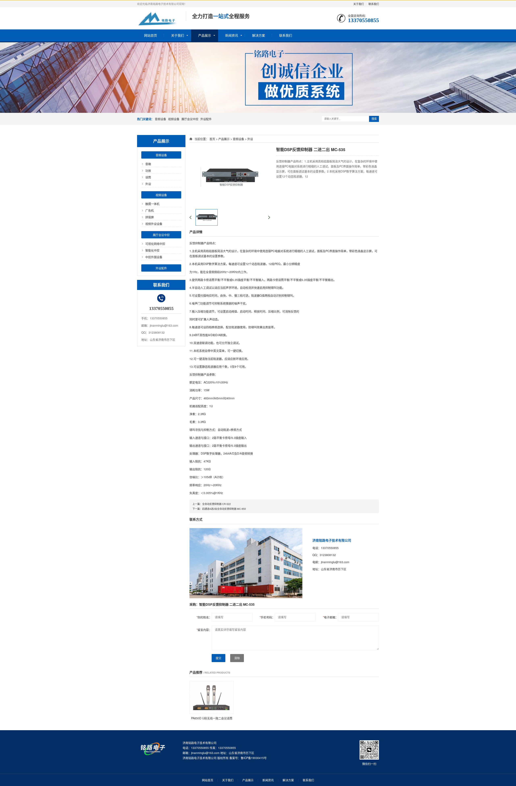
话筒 (148, 177)
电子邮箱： (330, 617)
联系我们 (373, 4)
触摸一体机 (152, 204)
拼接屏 (149, 217)
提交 (218, 658)
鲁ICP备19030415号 (254, 758)
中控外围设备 (153, 257)
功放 (148, 170)
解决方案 (258, 35)
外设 (148, 184)
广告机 (149, 210)
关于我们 (358, 4)
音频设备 (160, 119)
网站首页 (150, 35)
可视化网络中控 (155, 244)
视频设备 (173, 119)
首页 (212, 139)
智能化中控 (152, 250)
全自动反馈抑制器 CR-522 (216, 504)
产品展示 (204, 35)
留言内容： (204, 630)
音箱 (148, 164)
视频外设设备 (153, 224)
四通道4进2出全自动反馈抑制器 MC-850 (224, 508)
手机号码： (267, 617)
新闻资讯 (231, 35)
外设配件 (206, 119)
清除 (237, 658)
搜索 (374, 118)
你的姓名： (204, 617)
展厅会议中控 (189, 119)
